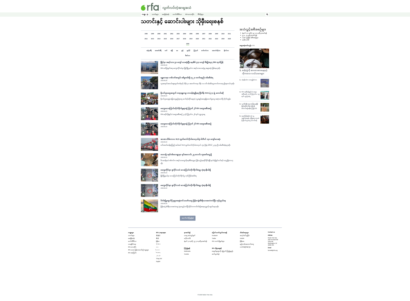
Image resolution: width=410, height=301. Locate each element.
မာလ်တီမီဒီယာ (177, 14)
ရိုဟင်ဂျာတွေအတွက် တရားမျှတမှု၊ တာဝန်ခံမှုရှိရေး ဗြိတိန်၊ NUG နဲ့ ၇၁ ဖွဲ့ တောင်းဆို (192, 93)
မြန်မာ (158, 241)
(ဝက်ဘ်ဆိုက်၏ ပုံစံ (245, 247)
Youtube (186, 254)
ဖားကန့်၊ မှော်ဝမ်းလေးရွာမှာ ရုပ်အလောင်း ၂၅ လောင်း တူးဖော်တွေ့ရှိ (186, 154)
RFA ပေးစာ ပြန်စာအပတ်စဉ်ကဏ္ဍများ (138, 250)
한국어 (158, 244)
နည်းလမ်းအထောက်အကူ (247, 244)
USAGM (242, 238)
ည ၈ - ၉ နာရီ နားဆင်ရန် (249, 35)
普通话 (158, 235)
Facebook (214, 235)
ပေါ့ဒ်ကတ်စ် (245, 40)
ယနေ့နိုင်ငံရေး (132, 244)
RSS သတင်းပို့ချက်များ (218, 241)
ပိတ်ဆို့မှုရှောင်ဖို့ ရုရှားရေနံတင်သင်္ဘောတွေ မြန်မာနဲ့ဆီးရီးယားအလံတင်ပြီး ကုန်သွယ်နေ (193, 200)
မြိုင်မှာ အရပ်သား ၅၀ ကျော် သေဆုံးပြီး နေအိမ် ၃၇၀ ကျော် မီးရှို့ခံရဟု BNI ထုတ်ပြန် (192, 62)
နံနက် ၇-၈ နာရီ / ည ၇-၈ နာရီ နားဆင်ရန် (254, 33)
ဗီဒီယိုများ (201, 14)
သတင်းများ (155, 14)
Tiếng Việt (159, 259)
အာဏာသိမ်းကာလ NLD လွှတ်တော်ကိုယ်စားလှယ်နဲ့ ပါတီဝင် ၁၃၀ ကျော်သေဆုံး (190, 139)
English (158, 261)
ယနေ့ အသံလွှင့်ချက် (189, 235)
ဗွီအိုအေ (242, 241)
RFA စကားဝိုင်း (189, 14)
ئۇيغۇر (158, 256)
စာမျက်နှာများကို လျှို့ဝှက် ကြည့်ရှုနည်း (222, 251)
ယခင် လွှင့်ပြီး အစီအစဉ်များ (250, 38)
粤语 (157, 238)
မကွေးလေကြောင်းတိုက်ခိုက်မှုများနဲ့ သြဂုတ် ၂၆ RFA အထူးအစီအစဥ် (186, 108)
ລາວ (157, 247)
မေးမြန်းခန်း (165, 14)
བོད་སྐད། (158, 253)
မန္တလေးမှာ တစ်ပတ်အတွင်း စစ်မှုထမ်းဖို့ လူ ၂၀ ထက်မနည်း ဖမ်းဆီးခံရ (187, 77)
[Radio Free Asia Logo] (166, 6)
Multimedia (187, 251)
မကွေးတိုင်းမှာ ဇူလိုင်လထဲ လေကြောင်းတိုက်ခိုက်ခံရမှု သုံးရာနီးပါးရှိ (186, 170)
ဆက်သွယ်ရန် (215, 254)
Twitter (214, 238)
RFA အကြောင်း (132, 253)
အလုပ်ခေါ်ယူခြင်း (245, 235)
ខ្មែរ (158, 250)
